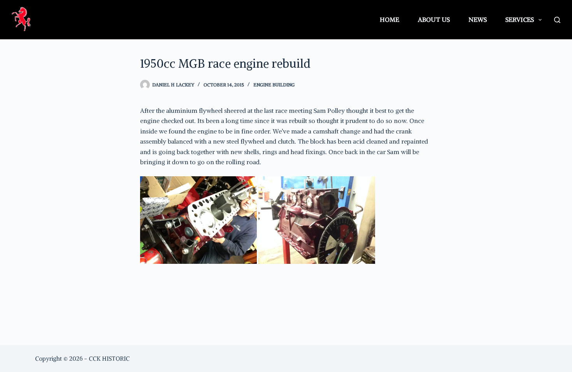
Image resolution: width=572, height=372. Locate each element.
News (477, 19)
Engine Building (274, 85)
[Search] (557, 20)
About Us (434, 19)
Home (389, 19)
